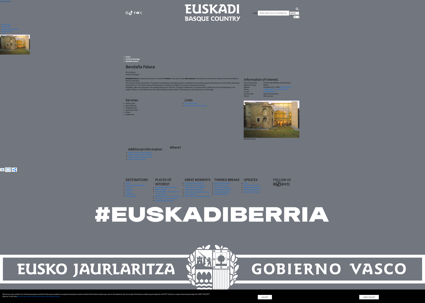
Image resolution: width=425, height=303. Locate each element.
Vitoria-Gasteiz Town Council (196, 105)
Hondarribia (130, 194)
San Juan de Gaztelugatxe (135, 185)
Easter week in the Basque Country (198, 196)
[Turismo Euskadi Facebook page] (134, 13)
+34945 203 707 (269, 89)
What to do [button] (6, 27)
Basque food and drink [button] (10, 29)
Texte (255, 13)
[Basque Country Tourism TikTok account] (131, 13)
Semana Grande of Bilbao (194, 183)
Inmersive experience (252, 190)
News (246, 183)
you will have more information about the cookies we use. (38, 296)
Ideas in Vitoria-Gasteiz (137, 159)
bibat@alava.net (269, 91)
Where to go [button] (6, 25)
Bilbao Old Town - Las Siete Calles (168, 196)
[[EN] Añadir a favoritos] (8, 169)
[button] (297, 9)
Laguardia (129, 190)
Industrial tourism (221, 185)
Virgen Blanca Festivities (194, 190)
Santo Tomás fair (191, 194)
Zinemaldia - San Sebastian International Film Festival (195, 186)
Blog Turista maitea (251, 185)
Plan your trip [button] (7, 31)
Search (293, 13)
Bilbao (128, 183)
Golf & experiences (221, 194)
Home (128, 57)
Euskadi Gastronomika (222, 190)
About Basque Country (252, 187)
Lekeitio (129, 187)
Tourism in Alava (191, 103)
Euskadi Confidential (222, 192)
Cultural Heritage (133, 59)
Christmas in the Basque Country (197, 192)
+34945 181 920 (282, 89)
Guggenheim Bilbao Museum (166, 187)
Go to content (5, 1)
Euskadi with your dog (222, 183)
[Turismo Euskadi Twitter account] (140, 13)
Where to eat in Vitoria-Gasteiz (140, 154)
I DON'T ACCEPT (369, 297)
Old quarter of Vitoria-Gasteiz (166, 198)
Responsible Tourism (252, 192)
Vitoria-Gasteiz (286, 87)
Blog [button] (3, 33)
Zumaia (128, 192)
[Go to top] (2, 170)
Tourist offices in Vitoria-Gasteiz (140, 157)
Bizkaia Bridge (160, 189)
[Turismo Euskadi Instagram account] (127, 13)
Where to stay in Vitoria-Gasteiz (140, 152)
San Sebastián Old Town (164, 200)
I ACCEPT (264, 297)
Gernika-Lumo (131, 196)
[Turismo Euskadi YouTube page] (137, 13)
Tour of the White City (222, 187)
